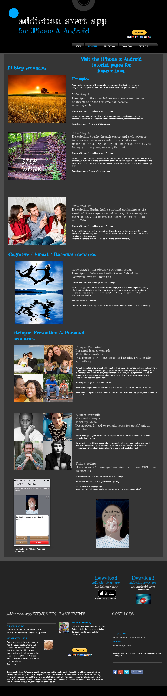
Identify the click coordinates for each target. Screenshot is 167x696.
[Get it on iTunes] (107, 593)
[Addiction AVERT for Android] (143, 599)
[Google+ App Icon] (120, 672)
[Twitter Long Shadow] (126, 672)
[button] (139, 34)
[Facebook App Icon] (115, 672)
